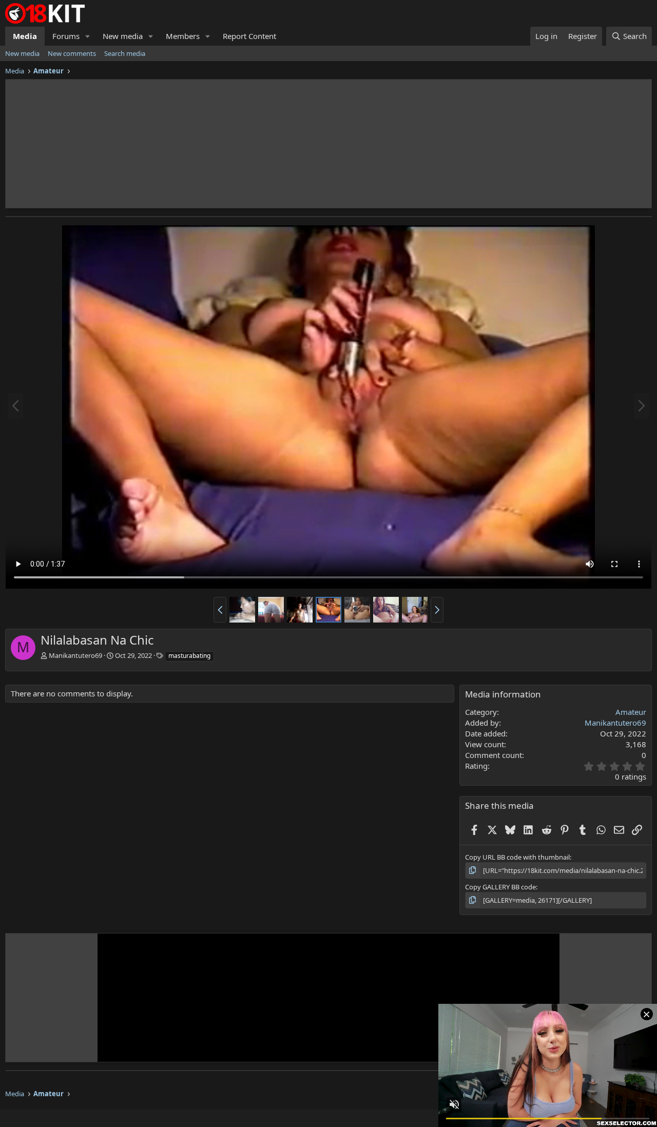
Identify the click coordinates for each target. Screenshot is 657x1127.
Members (183, 36)
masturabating (189, 655)
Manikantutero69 (75, 655)
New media (123, 36)
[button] (88, 36)
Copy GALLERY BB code (500, 886)
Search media (124, 53)
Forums (66, 36)
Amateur (630, 712)
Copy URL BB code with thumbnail (517, 857)
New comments (72, 53)
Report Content (249, 36)
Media (25, 36)
